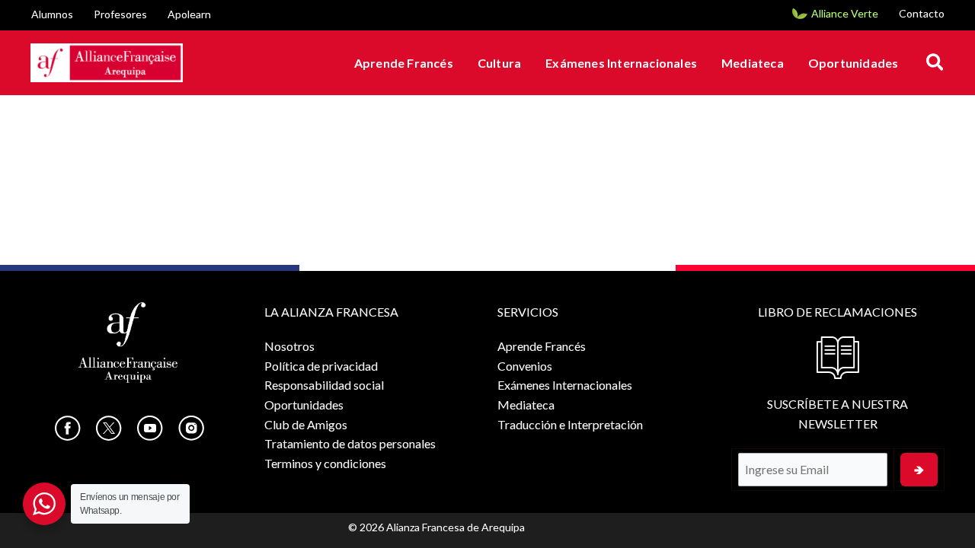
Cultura (499, 63)
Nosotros (289, 346)
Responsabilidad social (324, 385)
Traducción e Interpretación (570, 424)
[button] (935, 62)
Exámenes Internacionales (621, 63)
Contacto (922, 13)
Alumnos (52, 14)
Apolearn (189, 14)
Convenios (524, 365)
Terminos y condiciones (325, 463)
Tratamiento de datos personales (350, 443)
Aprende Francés (403, 63)
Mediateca (752, 63)
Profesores (120, 14)
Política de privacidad (321, 365)
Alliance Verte (844, 13)
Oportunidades (853, 63)
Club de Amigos (305, 424)
